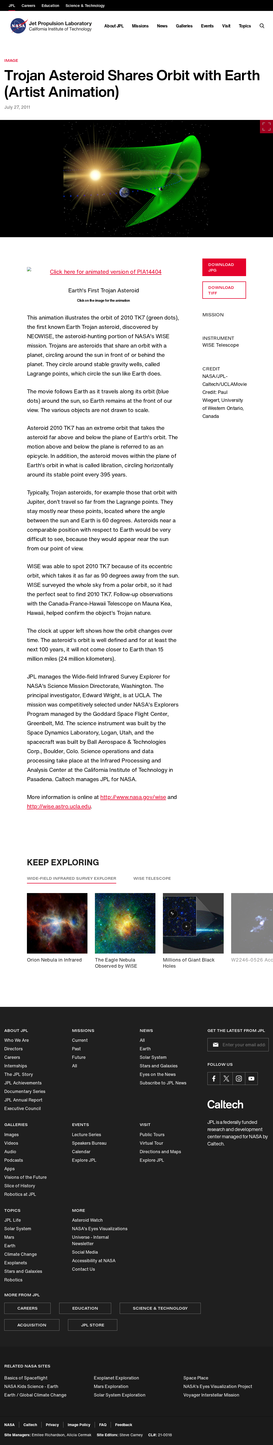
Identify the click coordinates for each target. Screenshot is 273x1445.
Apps (9, 1168)
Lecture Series (86, 1134)
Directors (13, 1049)
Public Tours (152, 1134)
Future (79, 1057)
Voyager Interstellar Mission (211, 1395)
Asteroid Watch (87, 1220)
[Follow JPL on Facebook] (213, 1078)
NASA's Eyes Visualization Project (217, 1386)
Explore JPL (84, 1160)
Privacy (52, 1424)
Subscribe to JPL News (163, 1083)
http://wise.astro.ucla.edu (59, 806)
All (74, 1066)
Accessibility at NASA (93, 1260)
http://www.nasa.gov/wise (133, 797)
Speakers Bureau (89, 1143)
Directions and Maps (160, 1151)
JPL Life (12, 1220)
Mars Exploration (111, 1386)
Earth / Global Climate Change (35, 1395)
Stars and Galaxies (159, 1066)
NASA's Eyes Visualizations (99, 1228)
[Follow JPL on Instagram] (238, 1078)
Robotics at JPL (20, 1194)
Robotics (13, 1280)
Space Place (195, 1378)
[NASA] (18, 25)
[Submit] (215, 1045)
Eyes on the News (158, 1074)
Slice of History (19, 1185)
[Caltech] (225, 1104)
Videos (11, 1143)
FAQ (102, 1424)
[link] (136, 178)
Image (11, 60)
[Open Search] (262, 26)
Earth (145, 1049)
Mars (9, 1237)
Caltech (30, 1424)
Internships (15, 1066)
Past (76, 1049)
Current (80, 1040)
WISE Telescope (152, 878)
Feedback (123, 1424)
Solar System (153, 1057)
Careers (12, 1057)
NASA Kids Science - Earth (31, 1386)
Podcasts (13, 1160)
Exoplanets (15, 1263)
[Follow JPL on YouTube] (251, 1078)
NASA (9, 1424)
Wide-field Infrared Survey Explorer (71, 878)
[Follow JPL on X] (226, 1078)
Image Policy (79, 1424)
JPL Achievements (23, 1083)
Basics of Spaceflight (25, 1378)
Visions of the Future (25, 1177)
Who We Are (16, 1040)
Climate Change (20, 1254)
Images (11, 1134)
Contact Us (83, 1269)
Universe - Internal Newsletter (90, 1240)
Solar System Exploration (120, 1395)
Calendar (81, 1151)
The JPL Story (18, 1074)
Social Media (85, 1252)
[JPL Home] (61, 25)
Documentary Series (24, 1091)
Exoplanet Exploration (116, 1378)
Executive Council (22, 1108)
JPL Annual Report (23, 1100)
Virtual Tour (151, 1143)
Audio (10, 1151)
